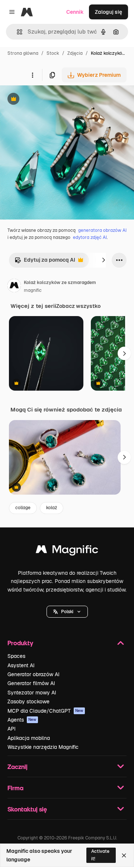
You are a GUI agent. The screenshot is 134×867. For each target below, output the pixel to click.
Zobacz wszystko (78, 306)
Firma (15, 788)
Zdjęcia (75, 53)
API (11, 728)
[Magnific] (67, 551)
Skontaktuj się (27, 809)
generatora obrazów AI (102, 230)
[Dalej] (103, 260)
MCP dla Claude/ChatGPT (45, 710)
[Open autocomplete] (16, 32)
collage (23, 508)
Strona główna (22, 53)
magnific (33, 290)
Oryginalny (51, 99)
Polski (67, 612)
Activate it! (100, 854)
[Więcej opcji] (32, 74)
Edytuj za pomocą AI (45, 261)
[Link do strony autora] (14, 286)
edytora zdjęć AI (90, 237)
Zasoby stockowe (28, 701)
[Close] (124, 855)
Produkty (20, 643)
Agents (21, 719)
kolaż (51, 508)
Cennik (75, 12)
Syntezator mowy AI (31, 692)
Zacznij (17, 766)
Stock (53, 53)
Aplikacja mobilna (28, 738)
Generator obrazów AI (33, 674)
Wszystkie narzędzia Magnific (43, 747)
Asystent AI (21, 665)
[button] (67, 612)
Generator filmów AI (31, 683)
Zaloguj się (108, 12)
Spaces (16, 656)
